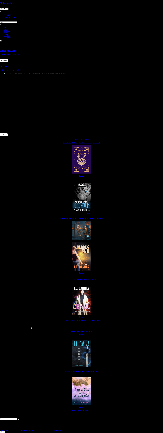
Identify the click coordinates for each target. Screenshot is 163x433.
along (88, 213)
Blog (5, 32)
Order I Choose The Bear (81, 140)
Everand (86, 371)
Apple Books (67, 143)
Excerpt (81, 176)
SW (91, 410)
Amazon (89, 143)
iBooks (83, 320)
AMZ (69, 279)
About (6, 29)
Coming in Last (7, 50)
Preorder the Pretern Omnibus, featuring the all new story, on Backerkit (81, 218)
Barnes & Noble (75, 320)
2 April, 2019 (15, 54)
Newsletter (7, 36)
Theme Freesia (22, 430)
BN (80, 143)
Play (85, 279)
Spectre (3, 66)
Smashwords (96, 143)
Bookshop (75, 143)
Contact (6, 34)
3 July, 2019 (15, 70)
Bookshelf (7, 31)
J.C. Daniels (7, 15)
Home (5, 27)
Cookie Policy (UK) (10, 17)
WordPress (31, 430)
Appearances (8, 14)
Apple (74, 279)
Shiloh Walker (7, 3)
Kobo (84, 143)
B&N (77, 371)
